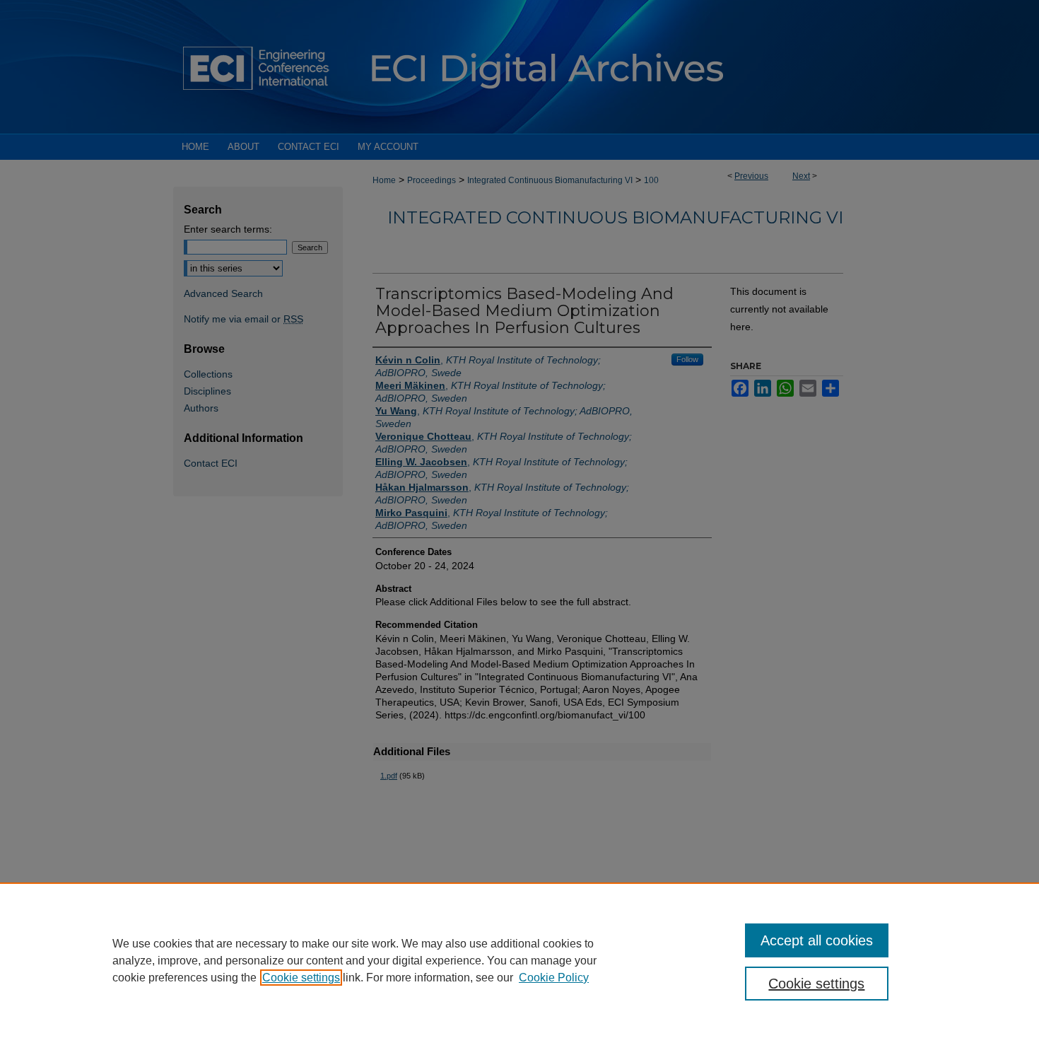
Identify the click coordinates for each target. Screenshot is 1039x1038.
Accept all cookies (817, 940)
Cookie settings (301, 978)
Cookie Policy (554, 978)
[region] (519, 960)
